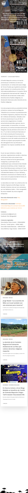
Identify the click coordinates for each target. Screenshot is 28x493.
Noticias (21, 10)
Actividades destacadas (14, 385)
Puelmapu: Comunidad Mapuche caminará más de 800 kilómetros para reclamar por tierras (13, 206)
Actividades (7, 10)
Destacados (14, 10)
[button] (26, 3)
